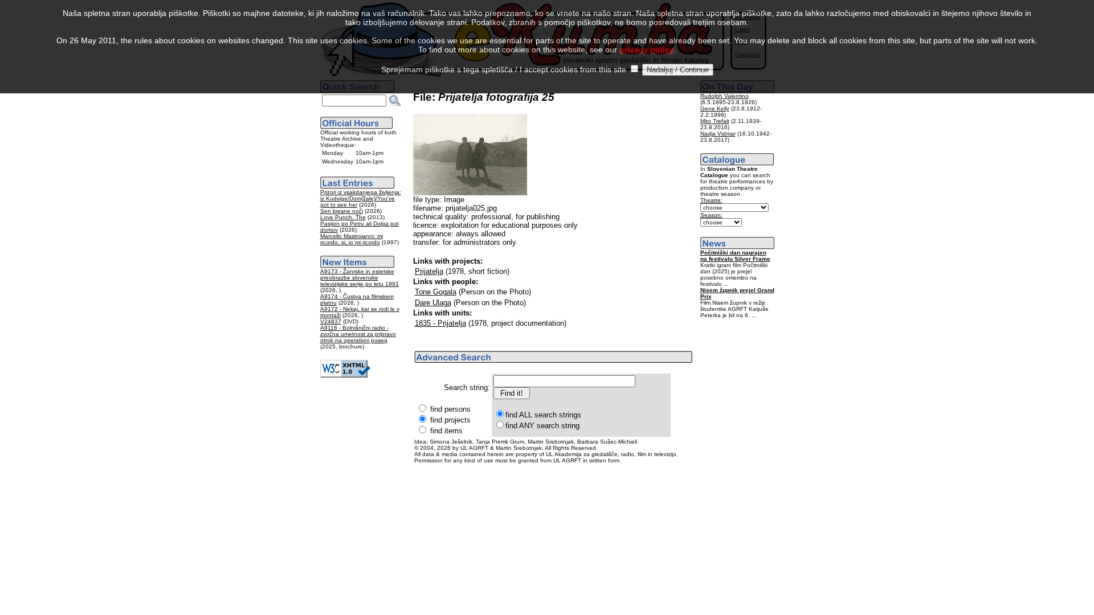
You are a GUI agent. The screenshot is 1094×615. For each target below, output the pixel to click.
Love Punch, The (343, 217)
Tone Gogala (435, 292)
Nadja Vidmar (718, 133)
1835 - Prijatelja (440, 323)
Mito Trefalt (714, 121)
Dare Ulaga (433, 302)
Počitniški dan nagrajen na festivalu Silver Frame (735, 255)
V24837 (330, 321)
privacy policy (646, 49)
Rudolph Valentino (724, 96)
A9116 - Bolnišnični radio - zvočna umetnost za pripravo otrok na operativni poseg (358, 334)
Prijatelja (429, 271)
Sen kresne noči (341, 211)
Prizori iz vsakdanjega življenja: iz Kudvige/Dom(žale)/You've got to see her (360, 198)
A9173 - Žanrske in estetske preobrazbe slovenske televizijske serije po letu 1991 (359, 277)
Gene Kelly (714, 108)
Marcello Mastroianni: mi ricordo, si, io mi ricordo (351, 239)
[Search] (395, 101)
